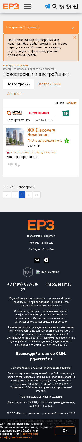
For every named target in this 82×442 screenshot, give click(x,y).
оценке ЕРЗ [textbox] (43, 120)
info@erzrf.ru (59, 284)
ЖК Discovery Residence (41, 132)
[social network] (37, 260)
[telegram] (47, 6)
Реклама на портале (41, 242)
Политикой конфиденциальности (19, 435)
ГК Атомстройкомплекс (45, 140)
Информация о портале (41, 236)
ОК (65, 431)
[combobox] (43, 120)
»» (36, 195)
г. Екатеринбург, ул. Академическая (33, 152)
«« (7, 195)
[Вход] (75, 6)
